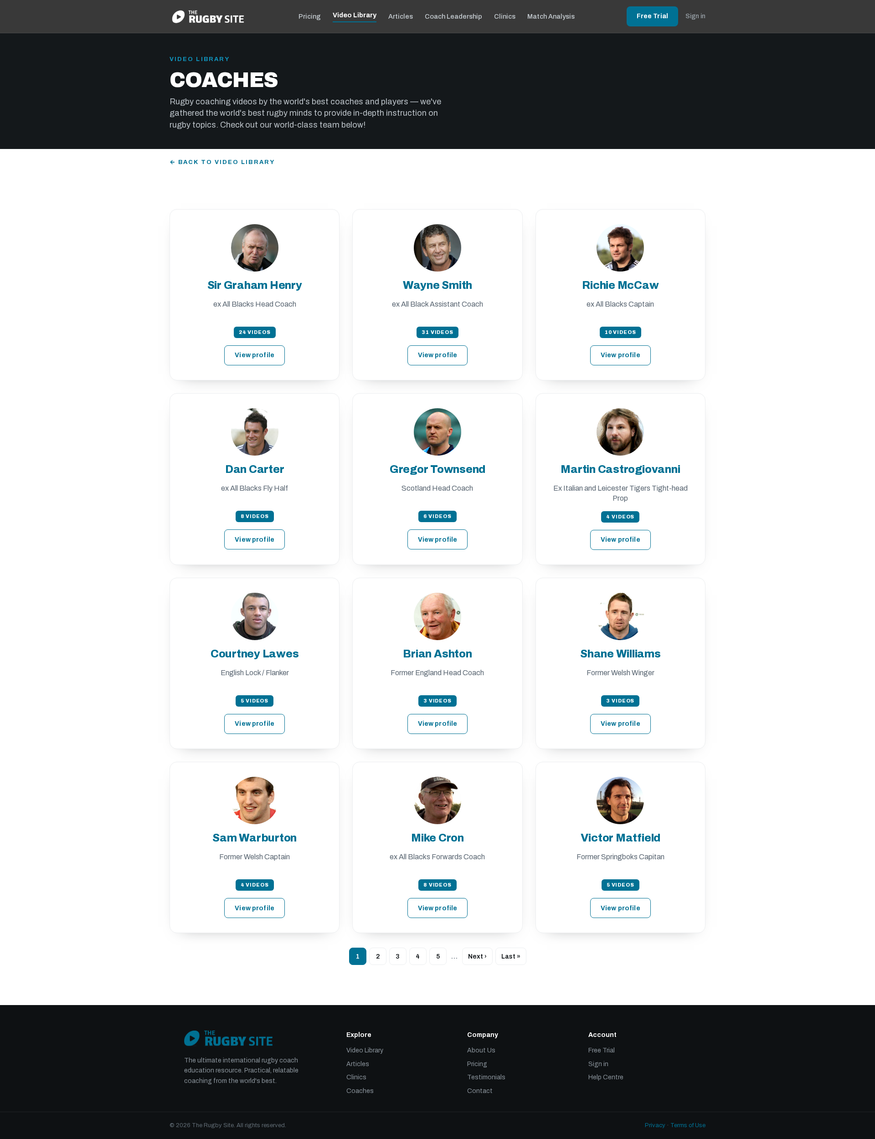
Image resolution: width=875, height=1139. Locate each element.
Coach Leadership (453, 16)
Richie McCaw (620, 285)
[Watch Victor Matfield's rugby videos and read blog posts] (620, 800)
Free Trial (652, 16)
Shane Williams (620, 654)
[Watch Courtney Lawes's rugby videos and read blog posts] (254, 616)
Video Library (354, 15)
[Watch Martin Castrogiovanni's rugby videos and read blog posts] (620, 432)
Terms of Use (687, 1125)
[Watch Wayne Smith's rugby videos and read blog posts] (437, 248)
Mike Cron (437, 838)
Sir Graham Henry (254, 285)
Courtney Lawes (255, 654)
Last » (510, 956)
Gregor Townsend (437, 469)
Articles (400, 16)
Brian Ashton (437, 654)
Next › (477, 956)
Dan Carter (254, 469)
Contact (480, 1091)
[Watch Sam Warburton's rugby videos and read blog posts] (254, 800)
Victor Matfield (620, 838)
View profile (254, 355)
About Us (481, 1050)
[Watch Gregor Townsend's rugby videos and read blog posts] (437, 432)
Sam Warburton (254, 838)
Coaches (360, 1091)
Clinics (504, 16)
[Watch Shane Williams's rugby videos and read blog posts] (620, 616)
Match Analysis (551, 16)
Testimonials (486, 1077)
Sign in (695, 16)
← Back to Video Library (222, 162)
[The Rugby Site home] (208, 16)
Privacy (655, 1125)
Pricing (310, 16)
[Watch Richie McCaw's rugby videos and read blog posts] (620, 248)
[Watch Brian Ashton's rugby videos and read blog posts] (437, 616)
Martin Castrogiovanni (620, 469)
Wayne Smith (437, 285)
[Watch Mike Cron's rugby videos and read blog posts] (437, 800)
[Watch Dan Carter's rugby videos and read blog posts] (254, 432)
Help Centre (605, 1077)
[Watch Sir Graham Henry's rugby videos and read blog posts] (254, 248)
